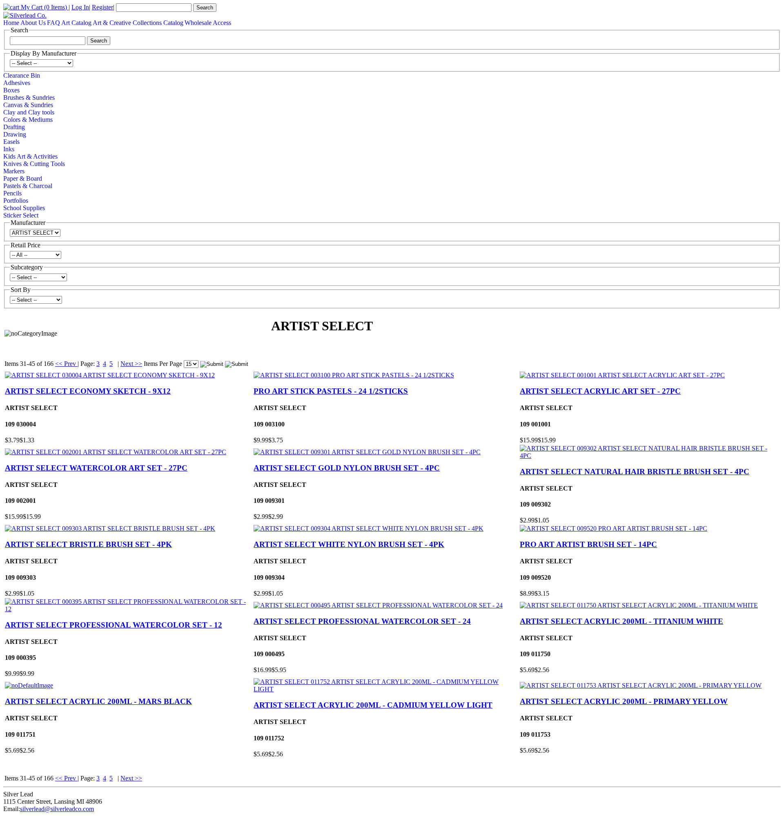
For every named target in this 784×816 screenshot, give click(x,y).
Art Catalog (76, 22)
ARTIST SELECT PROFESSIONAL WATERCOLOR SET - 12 (113, 625)
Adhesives (16, 82)
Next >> (131, 363)
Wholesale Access (208, 22)
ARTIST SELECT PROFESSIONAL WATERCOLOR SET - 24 (362, 621)
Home (11, 22)
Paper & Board (22, 178)
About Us (33, 22)
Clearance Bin (21, 75)
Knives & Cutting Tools (34, 163)
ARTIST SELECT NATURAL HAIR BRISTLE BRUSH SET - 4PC (634, 471)
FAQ (53, 22)
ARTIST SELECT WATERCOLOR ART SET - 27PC (96, 468)
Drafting (14, 126)
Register (102, 7)
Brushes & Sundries (29, 97)
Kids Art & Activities (30, 156)
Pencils (12, 193)
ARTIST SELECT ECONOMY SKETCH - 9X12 (88, 391)
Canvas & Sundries (28, 104)
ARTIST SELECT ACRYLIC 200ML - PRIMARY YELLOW (624, 701)
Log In (80, 7)
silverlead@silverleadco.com (57, 808)
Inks (8, 149)
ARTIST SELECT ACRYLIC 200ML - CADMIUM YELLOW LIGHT (373, 705)
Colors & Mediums (28, 119)
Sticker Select (20, 215)
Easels (11, 141)
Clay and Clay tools (28, 112)
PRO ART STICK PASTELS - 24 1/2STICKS (331, 391)
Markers (13, 171)
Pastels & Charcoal (27, 185)
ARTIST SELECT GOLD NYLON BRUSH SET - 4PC (347, 468)
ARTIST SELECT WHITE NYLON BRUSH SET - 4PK (349, 544)
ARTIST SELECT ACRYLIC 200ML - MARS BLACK (98, 701)
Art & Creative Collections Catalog (138, 22)
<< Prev (66, 363)
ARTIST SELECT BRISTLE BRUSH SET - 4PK (88, 544)
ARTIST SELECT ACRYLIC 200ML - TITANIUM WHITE (621, 621)
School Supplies (24, 207)
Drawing (14, 134)
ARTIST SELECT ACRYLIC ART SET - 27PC (600, 391)
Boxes (11, 90)
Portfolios (15, 200)
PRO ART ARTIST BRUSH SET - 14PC (588, 544)
